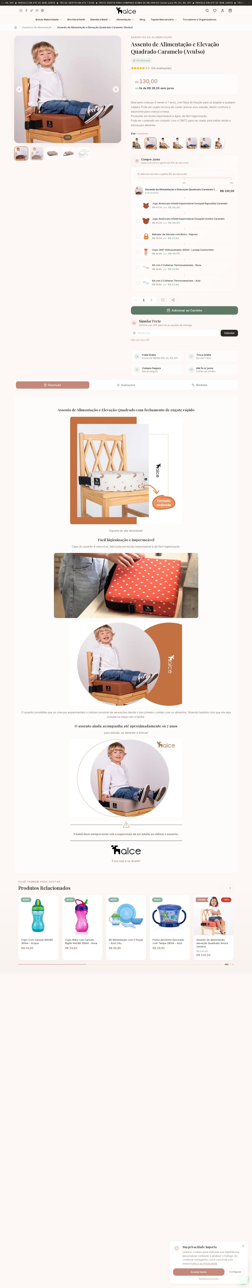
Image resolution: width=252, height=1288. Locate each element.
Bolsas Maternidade (47, 19)
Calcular (229, 332)
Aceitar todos (199, 1271)
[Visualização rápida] (47, 932)
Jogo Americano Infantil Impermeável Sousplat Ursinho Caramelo (188, 218)
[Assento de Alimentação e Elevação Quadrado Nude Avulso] (192, 143)
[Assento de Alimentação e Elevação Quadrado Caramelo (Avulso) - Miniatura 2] (37, 154)
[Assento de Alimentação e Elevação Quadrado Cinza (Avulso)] (164, 143)
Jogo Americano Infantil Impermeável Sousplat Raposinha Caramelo (190, 203)
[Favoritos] (214, 10)
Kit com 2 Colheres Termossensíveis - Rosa (176, 265)
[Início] (15, 27)
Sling (142, 19)
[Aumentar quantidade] (151, 300)
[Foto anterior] (19, 89)
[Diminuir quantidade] (136, 300)
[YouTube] (37, 10)
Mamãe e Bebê (99, 19)
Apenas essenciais (209, 1278)
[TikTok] (31, 10)
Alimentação (123, 19)
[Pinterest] (42, 10)
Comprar (33, 932)
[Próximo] (230, 888)
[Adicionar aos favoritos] (163, 300)
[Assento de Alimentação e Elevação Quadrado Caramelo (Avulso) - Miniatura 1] (21, 154)
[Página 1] (226, 964)
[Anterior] (222, 888)
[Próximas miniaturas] (119, 153)
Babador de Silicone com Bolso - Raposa (175, 234)
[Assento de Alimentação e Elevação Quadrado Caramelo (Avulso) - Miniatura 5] (84, 154)
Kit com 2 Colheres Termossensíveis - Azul (176, 280)
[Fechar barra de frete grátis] (249, 3)
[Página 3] (233, 964)
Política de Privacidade (203, 1263)
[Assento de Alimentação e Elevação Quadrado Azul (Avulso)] (137, 143)
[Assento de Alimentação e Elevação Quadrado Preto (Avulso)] (205, 143)
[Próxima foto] (116, 89)
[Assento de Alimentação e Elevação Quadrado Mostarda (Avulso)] (178, 143)
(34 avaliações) (161, 68)
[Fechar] (243, 1246)
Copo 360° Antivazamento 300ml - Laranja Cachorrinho (183, 249)
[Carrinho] (230, 10)
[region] (67, 89)
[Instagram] (20, 10)
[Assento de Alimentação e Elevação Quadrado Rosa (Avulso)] (219, 143)
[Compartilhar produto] (173, 300)
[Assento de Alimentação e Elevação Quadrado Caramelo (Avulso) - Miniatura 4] (68, 154)
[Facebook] (26, 10)
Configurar (235, 1271)
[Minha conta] (222, 10)
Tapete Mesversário (162, 19)
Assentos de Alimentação (37, 27)
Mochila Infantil (76, 19)
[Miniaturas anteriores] (15, 153)
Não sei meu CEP (140, 340)
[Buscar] (207, 10)
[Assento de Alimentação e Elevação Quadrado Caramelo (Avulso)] (150, 143)
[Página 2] (230, 964)
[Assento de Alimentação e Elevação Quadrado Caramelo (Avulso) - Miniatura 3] (53, 154)
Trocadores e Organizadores (199, 19)
